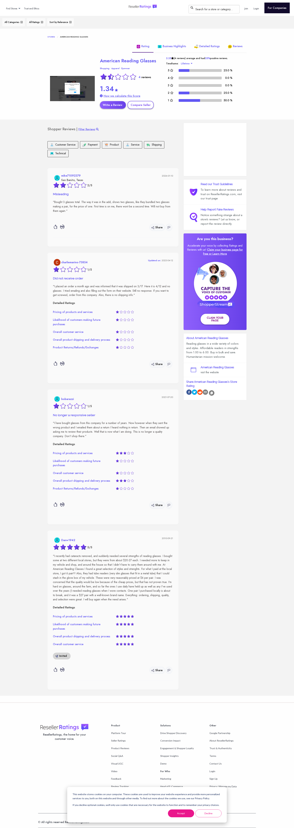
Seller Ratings (118, 740)
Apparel (115, 68)
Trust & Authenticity (220, 748)
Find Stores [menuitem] (11, 8)
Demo (163, 763)
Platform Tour (118, 733)
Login (212, 771)
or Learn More (218, 254)
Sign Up (213, 778)
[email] (205, 392)
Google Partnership (219, 733)
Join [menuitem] (246, 8)
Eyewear (125, 68)
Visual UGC (117, 763)
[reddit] (200, 392)
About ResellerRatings (221, 740)
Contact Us (215, 763)
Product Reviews (120, 748)
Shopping (104, 68)
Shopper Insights (169, 755)
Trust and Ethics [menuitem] (31, 8)
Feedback (116, 778)
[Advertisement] (215, 149)
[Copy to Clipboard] (211, 393)
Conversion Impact (170, 740)
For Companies (277, 8)
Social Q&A (117, 755)
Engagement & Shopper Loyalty (177, 748)
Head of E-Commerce (171, 786)
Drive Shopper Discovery (173, 733)
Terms (212, 755)
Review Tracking (120, 786)
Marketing (165, 778)
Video (114, 771)
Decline (209, 813)
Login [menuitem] (256, 8)
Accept (181, 813)
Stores (51, 36)
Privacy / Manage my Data (223, 786)
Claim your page (215, 319)
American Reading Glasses (128, 60)
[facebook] (189, 392)
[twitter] (194, 392)
